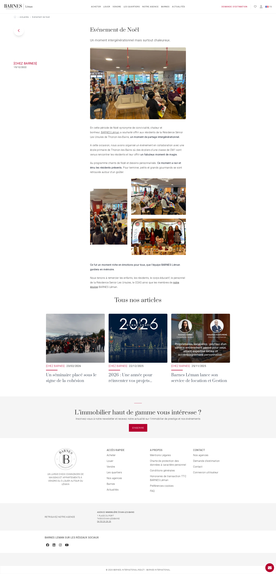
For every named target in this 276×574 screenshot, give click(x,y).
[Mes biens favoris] (255, 7)
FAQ (152, 490)
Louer (106, 7)
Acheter (96, 7)
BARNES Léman (110, 132)
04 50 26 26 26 (104, 521)
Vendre (117, 7)
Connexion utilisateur (205, 472)
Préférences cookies (162, 485)
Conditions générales (162, 470)
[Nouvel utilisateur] (261, 7)
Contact (197, 466)
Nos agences (114, 478)
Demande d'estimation (234, 7)
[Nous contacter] (269, 567)
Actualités (178, 7)
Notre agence (150, 7)
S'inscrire (138, 428)
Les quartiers (132, 7)
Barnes (165, 7)
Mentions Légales (160, 455)
